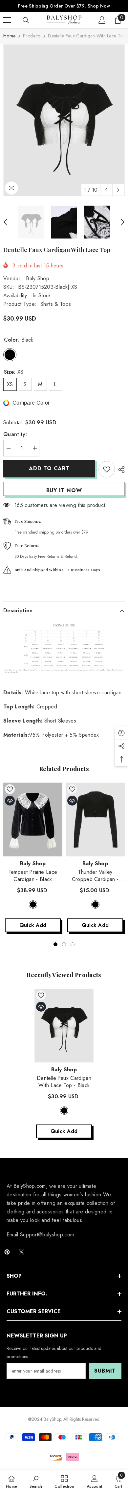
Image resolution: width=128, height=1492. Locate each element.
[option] (64, 120)
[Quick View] (10, 801)
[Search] (26, 20)
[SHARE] (120, 469)
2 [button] (64, 944)
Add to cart (49, 468)
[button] (106, 190)
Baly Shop (37, 278)
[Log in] (102, 20)
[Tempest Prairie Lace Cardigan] (32, 819)
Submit (105, 1371)
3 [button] (73, 944)
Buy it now (64, 490)
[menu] (7, 20)
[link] (36, 1481)
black (33, 904)
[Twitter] (21, 1252)
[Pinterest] (7, 1252)
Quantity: (15, 434)
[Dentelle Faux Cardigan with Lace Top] (64, 1025)
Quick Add (33, 925)
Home (9, 35)
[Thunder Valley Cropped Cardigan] (95, 819)
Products (31, 35)
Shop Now (99, 6)
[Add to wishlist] (106, 469)
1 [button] (55, 944)
